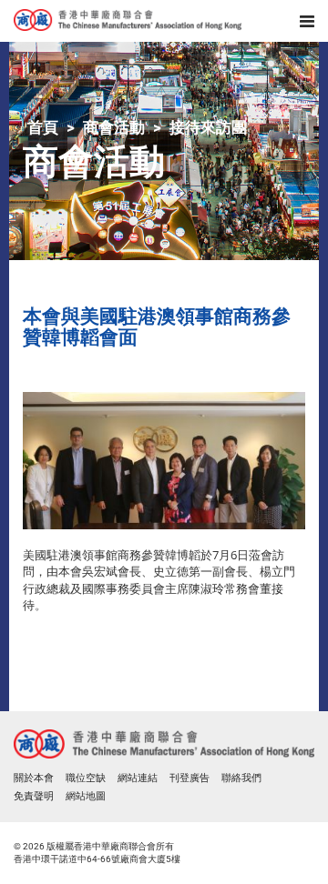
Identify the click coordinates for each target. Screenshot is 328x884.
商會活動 (114, 127)
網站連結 (138, 778)
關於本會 (34, 778)
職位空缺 (86, 778)
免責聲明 (34, 796)
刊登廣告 (189, 778)
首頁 (42, 127)
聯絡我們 (241, 778)
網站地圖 (86, 796)
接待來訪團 (208, 127)
